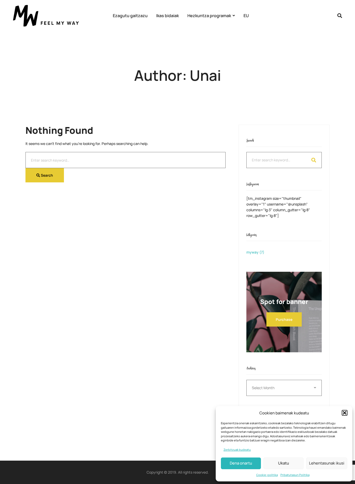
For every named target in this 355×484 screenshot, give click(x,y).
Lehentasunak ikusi (326, 463)
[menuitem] (246, 15)
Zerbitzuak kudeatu (237, 450)
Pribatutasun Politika (295, 475)
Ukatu (283, 463)
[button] (344, 412)
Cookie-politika (267, 475)
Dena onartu (241, 463)
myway (255, 252)
